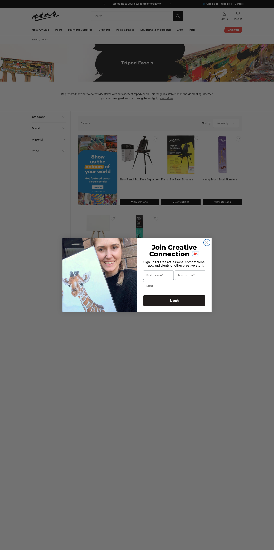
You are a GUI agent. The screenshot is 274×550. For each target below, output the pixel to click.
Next (174, 300)
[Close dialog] (207, 242)
